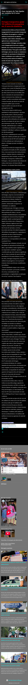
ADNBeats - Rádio (11, 474)
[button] (2, 18)
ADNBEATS (3, 474)
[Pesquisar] (26, 2)
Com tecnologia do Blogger (15, 680)
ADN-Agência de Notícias (10, 2)
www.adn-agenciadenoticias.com (9, 426)
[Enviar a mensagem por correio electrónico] (2, 429)
